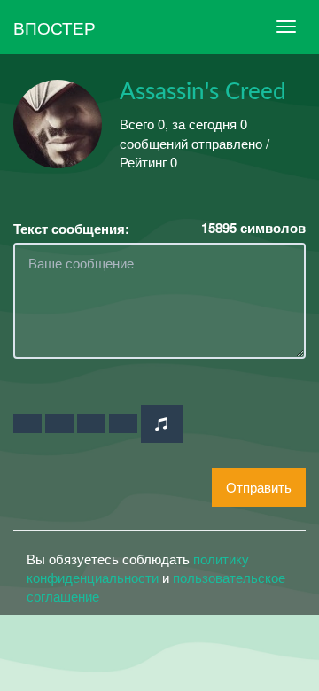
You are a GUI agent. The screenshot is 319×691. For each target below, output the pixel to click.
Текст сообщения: (71, 229)
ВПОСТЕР (54, 27)
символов (253, 228)
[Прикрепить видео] (59, 423)
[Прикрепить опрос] (91, 423)
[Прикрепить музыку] (162, 424)
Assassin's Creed (203, 92)
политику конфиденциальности (138, 567)
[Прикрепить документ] (123, 423)
